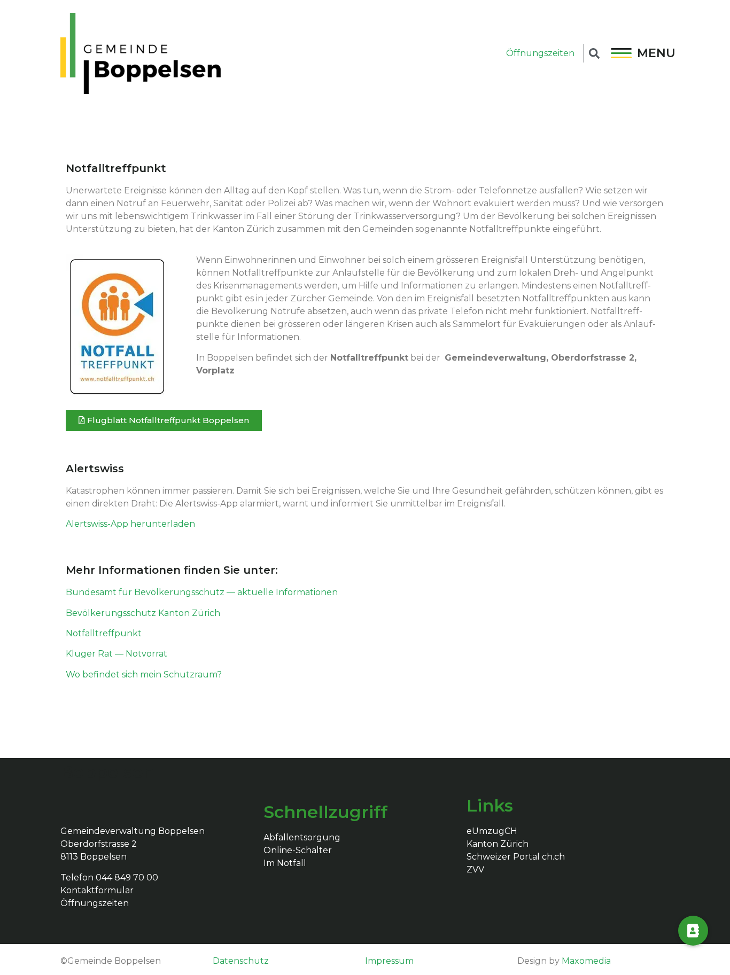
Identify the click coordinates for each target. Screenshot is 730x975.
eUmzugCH (492, 831)
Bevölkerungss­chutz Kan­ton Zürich (143, 613)
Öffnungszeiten (540, 53)
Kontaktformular (97, 890)
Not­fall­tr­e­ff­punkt (104, 633)
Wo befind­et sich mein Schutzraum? (144, 674)
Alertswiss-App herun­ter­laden (130, 524)
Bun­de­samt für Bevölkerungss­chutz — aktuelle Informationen (202, 592)
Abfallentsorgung (301, 837)
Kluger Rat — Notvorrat (116, 654)
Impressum (389, 961)
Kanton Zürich (498, 844)
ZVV (475, 869)
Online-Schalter (297, 850)
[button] (164, 420)
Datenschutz (241, 961)
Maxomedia (586, 961)
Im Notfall (284, 863)
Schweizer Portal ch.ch (516, 857)
